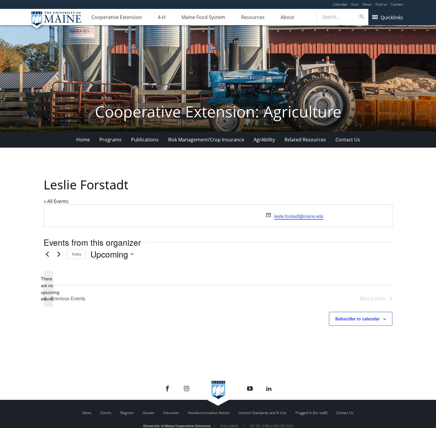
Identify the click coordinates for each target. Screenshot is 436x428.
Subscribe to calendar (357, 319)
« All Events (56, 201)
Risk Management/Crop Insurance (206, 139)
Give (355, 4)
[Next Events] (58, 254)
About (287, 17)
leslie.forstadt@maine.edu (298, 216)
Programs (110, 139)
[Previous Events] (47, 254)
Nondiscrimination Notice (209, 412)
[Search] (362, 17)
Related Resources (305, 139)
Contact (397, 4)
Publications (145, 139)
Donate (148, 412)
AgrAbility (264, 139)
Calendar (340, 4)
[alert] (48, 289)
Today (76, 253)
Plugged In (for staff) (311, 412)
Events (106, 412)
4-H (162, 17)
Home (83, 139)
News (367, 4)
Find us (381, 4)
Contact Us (347, 139)
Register (127, 412)
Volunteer (171, 412)
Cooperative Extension (116, 17)
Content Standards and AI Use (262, 412)
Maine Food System (203, 17)
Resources (253, 17)
